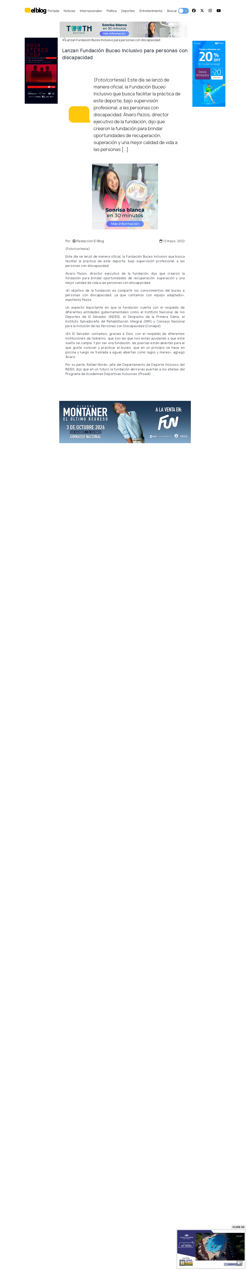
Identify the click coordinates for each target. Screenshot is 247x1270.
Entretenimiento (151, 11)
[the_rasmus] (125, 422)
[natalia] (208, 74)
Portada (53, 11)
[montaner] (41, 71)
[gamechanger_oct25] (123, 30)
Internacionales (91, 11)
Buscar (172, 11)
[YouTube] (218, 11)
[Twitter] (202, 11)
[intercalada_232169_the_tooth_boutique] (125, 196)
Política (112, 11)
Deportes (128, 11)
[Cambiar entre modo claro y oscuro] (183, 11)
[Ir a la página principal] (35, 11)
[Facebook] (193, 11)
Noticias (69, 11)
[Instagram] (210, 11)
